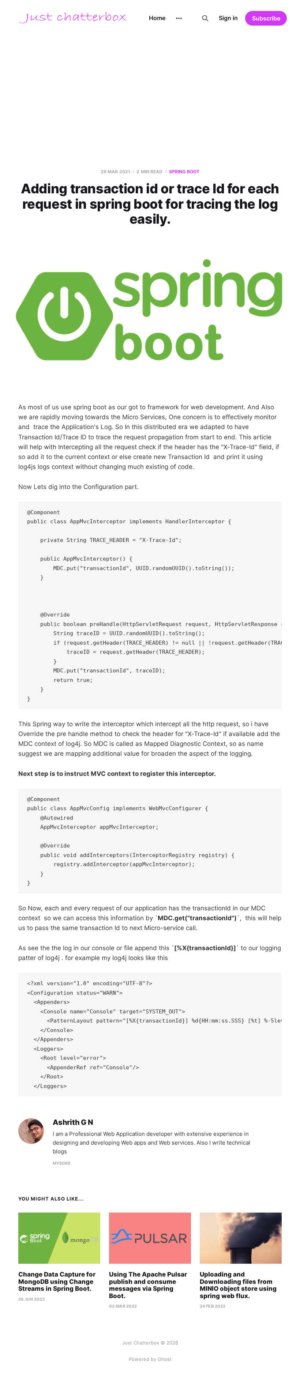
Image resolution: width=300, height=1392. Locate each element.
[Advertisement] (150, 91)
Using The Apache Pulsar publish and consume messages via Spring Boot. (148, 1285)
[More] (178, 18)
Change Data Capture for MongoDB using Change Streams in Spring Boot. (56, 1281)
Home (157, 18)
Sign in (228, 18)
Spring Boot (184, 171)
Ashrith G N (73, 1122)
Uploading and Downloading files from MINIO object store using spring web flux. (238, 1285)
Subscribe (266, 18)
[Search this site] (205, 18)
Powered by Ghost (150, 1359)
